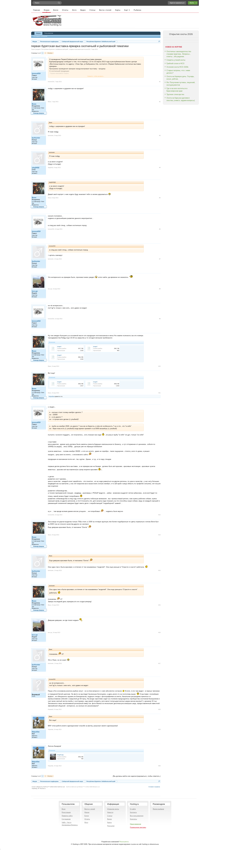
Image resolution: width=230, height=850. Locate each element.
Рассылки (110, 826)
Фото (74, 10)
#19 (159, 729)
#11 (159, 393)
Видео (83, 10)
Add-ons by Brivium (83, 786)
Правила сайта (67, 816)
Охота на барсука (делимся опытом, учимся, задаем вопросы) (181, 99)
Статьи (92, 10)
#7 (160, 259)
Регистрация (66, 812)
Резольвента (124, 842)
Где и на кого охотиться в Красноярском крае (177, 89)
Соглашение (66, 819)
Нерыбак (51, 396)
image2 (95, 346)
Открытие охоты (113, 809)
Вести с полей (105, 10)
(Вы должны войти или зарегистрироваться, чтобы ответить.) (137, 776)
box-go (35, 291)
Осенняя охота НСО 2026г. (178, 67)
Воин (34, 104)
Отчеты (65, 10)
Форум (46, 10)
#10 (159, 366)
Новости (110, 812)
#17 (159, 663)
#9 (160, 318)
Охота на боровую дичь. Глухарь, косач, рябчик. (180, 77)
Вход (63, 809)
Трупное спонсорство (175, 94)
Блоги (55, 10)
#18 (159, 709)
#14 (159, 570)
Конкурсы (133, 819)
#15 (159, 605)
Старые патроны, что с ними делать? (178, 71)
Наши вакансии (135, 824)
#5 (160, 197)
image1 (59, 346)
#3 (160, 135)
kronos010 (87, 49)
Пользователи (48, 33)
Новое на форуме (173, 47)
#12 (159, 514)
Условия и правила (154, 786)
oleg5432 (35, 168)
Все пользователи (136, 816)
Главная (36, 10)
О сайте (133, 809)
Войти (192, 3)
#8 (160, 289)
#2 (160, 101)
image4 (59, 355)
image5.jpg (60, 754)
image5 (59, 382)
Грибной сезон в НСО (175, 63)
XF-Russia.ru (42, 788)
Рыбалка (137, 10)
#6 (160, 229)
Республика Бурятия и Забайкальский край (54, 49)
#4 (160, 167)
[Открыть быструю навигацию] (159, 41)
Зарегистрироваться (177, 3)
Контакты (133, 812)
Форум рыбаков (158, 809)
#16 (159, 632)
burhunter (36, 138)
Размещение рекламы (138, 827)
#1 (160, 81)
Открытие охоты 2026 (181, 34)
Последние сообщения (40, 36)
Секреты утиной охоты (176, 60)
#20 (159, 765)
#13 (159, 535)
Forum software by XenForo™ (48, 786)
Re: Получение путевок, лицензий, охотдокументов (181, 83)
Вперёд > (50, 53)
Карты (117, 10)
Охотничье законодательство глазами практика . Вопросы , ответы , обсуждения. (179, 53)
